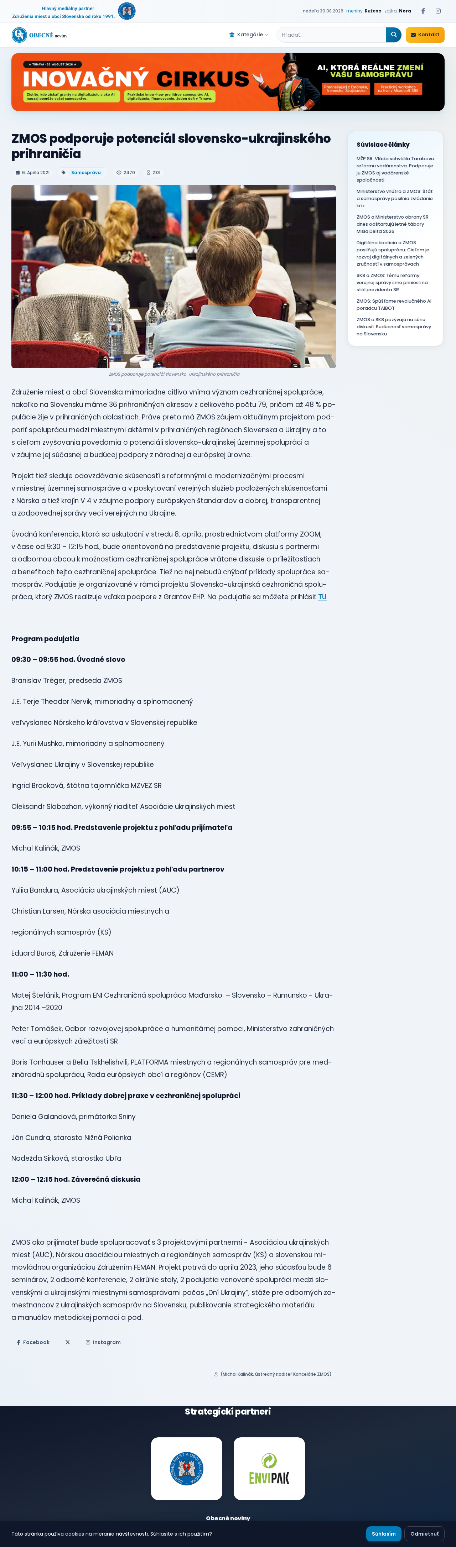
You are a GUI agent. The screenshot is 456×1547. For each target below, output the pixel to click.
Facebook (36, 1342)
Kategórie (250, 34)
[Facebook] (423, 11)
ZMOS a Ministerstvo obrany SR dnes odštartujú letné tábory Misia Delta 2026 (393, 224)
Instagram (107, 1342)
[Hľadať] (393, 34)
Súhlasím (384, 1533)
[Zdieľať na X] (67, 1342)
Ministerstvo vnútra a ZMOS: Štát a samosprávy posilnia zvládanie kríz (395, 198)
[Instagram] (438, 11)
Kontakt (429, 34)
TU (322, 597)
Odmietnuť (424, 1533)
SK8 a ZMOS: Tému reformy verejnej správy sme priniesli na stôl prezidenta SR (392, 282)
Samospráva (86, 172)
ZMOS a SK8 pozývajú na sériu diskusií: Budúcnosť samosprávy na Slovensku (394, 327)
